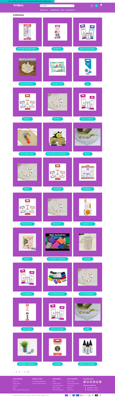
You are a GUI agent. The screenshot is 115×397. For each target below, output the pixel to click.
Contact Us (70, 389)
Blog (63, 10)
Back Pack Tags (27, 154)
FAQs (54, 381)
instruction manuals (58, 385)
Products (44, 10)
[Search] (41, 5)
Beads (87, 154)
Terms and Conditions (73, 383)
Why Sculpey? (56, 387)
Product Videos (57, 383)
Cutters (57, 364)
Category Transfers (57, 259)
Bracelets (57, 224)
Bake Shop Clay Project (57, 154)
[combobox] (57, 5)
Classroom (26, 294)
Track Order (70, 385)
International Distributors (39, 381)
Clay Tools (27, 329)
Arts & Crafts (87, 119)
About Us (15, 381)
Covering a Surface (27, 364)
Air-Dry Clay (57, 84)
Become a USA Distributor (39, 383)
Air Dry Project (26, 84)
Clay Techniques (87, 294)
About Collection (87, 49)
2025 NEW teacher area (27, 49)
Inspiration (54, 10)
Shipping (69, 387)
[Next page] (28, 372)
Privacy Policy (16, 383)
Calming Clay (87, 224)
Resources (70, 10)
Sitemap (15, 385)
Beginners (57, 189)
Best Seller (27, 224)
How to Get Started (58, 389)
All (87, 84)
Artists (27, 119)
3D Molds (57, 49)
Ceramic (87, 259)
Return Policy (71, 381)
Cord (87, 329)
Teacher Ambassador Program (21, 389)
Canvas (27, 259)
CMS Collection (57, 329)
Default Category (87, 364)
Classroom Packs (57, 294)
